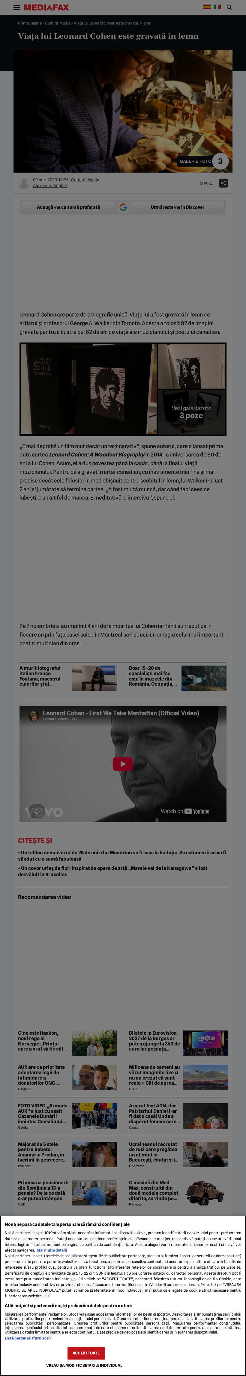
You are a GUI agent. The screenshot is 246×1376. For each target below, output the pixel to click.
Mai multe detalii (52, 1250)
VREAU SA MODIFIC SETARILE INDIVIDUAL (84, 1365)
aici (73, 1279)
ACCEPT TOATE (86, 1353)
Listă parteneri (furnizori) (28, 1338)
